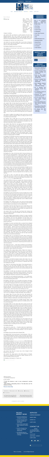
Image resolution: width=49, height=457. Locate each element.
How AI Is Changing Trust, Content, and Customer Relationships (40, 80)
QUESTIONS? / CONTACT (35, 436)
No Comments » (7, 392)
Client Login (28, 1)
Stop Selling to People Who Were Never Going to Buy (40, 106)
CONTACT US (32, 419)
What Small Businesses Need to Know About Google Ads (26, 396)
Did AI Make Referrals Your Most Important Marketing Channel (40, 103)
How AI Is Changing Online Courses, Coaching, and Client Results (40, 72)
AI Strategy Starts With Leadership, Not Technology (40, 110)
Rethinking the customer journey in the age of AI (40, 95)
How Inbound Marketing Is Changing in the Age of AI (40, 68)
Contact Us (21, 1)
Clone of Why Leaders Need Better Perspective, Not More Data (40, 76)
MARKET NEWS (33, 417)
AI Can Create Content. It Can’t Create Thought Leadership (40, 99)
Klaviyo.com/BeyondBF (9, 178)
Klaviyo (24, 23)
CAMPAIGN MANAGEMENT (35, 415)
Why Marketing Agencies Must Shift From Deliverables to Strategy (40, 84)
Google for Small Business (27, 74)
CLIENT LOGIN (33, 422)
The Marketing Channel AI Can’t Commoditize (40, 92)
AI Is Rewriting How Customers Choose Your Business (40, 88)
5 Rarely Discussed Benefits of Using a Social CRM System (10, 396)
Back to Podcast (7, 17)
